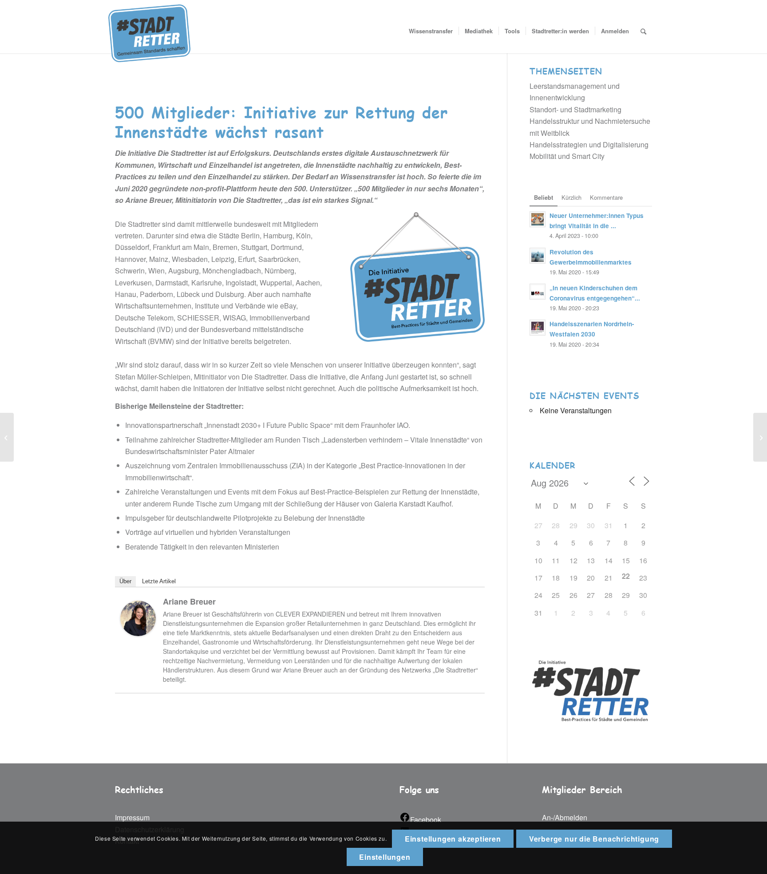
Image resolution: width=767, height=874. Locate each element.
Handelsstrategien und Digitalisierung (589, 144)
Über (125, 581)
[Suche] (643, 31)
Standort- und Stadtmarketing (575, 109)
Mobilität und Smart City (567, 156)
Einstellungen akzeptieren (453, 839)
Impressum (132, 817)
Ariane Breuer (189, 601)
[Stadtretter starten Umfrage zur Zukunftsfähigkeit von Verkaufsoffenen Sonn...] (760, 437)
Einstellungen (384, 857)
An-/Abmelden (564, 817)
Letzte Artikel (159, 581)
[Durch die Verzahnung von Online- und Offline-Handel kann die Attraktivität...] (7, 437)
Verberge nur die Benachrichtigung (594, 839)
